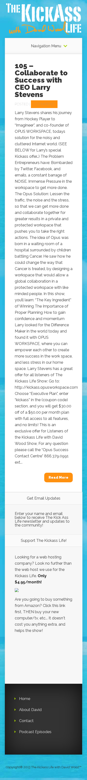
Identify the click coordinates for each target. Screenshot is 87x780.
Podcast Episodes (35, 732)
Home (24, 698)
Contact (26, 721)
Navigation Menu (46, 46)
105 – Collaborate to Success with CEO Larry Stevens (41, 80)
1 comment (44, 104)
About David (30, 709)
